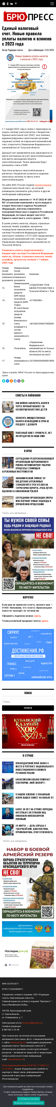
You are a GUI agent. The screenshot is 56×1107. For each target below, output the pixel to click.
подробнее (28, 1089)
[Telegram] (15, 381)
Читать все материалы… (15, 513)
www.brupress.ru (18, 1042)
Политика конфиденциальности (28, 1103)
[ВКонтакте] (7, 381)
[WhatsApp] (22, 381)
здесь (37, 616)
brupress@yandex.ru (32, 1023)
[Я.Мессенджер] (3, 381)
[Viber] (19, 381)
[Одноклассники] (11, 381)
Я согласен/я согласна (28, 1099)
